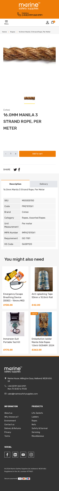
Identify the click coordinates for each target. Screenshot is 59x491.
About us (8, 413)
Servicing (36, 432)
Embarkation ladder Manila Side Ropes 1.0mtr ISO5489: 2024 (43, 342)
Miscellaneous (38, 436)
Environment (10, 421)
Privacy (7, 432)
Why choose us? (11, 417)
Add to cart (37, 154)
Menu (6, 24)
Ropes (34, 421)
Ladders (35, 417)
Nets (34, 424)
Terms (7, 436)
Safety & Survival (39, 428)
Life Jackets (37, 413)
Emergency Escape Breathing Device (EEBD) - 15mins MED (14, 297)
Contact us (9, 424)
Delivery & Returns (12, 428)
